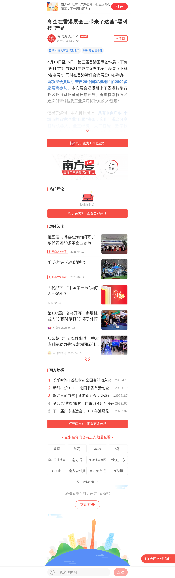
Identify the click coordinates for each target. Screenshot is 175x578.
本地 (97, 449)
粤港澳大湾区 (97, 459)
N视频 (118, 471)
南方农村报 (77, 471)
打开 (119, 7)
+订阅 (120, 38)
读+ (118, 449)
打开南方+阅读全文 (90, 143)
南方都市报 (97, 471)
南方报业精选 (56, 459)
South (56, 471)
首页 (56, 449)
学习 (77, 449)
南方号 (77, 460)
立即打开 (87, 505)
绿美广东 (118, 460)
